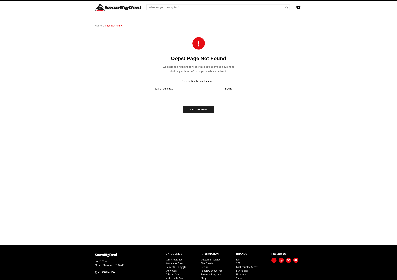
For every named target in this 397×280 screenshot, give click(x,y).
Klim (238, 259)
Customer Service (211, 259)
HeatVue (241, 274)
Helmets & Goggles (176, 267)
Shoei (239, 278)
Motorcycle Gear (174, 278)
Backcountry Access (247, 267)
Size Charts (207, 263)
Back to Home (198, 109)
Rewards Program (211, 274)
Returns (205, 267)
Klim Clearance (174, 259)
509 (238, 263)
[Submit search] (287, 7)
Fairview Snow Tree (212, 270)
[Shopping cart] (298, 7)
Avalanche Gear (174, 263)
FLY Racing (242, 270)
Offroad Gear (172, 274)
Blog (203, 278)
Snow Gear (171, 270)
